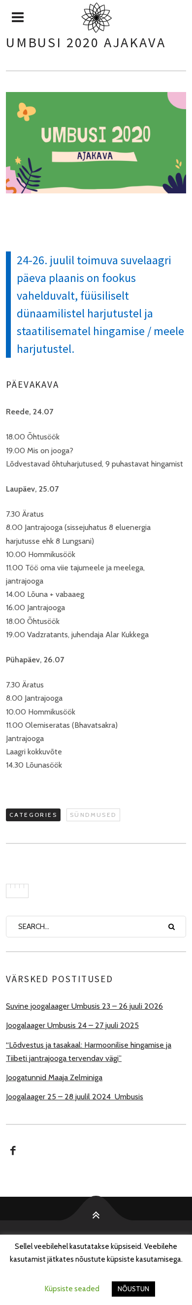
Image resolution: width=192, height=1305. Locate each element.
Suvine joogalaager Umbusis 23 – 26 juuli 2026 (84, 1006)
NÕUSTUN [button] (133, 1289)
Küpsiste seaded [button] (72, 1288)
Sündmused (93, 814)
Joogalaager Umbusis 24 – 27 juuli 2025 (72, 1025)
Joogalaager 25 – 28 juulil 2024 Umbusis (74, 1096)
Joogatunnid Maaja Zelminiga (54, 1077)
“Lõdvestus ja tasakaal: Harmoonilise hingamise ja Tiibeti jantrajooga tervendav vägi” (88, 1051)
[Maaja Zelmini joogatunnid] (96, 17)
